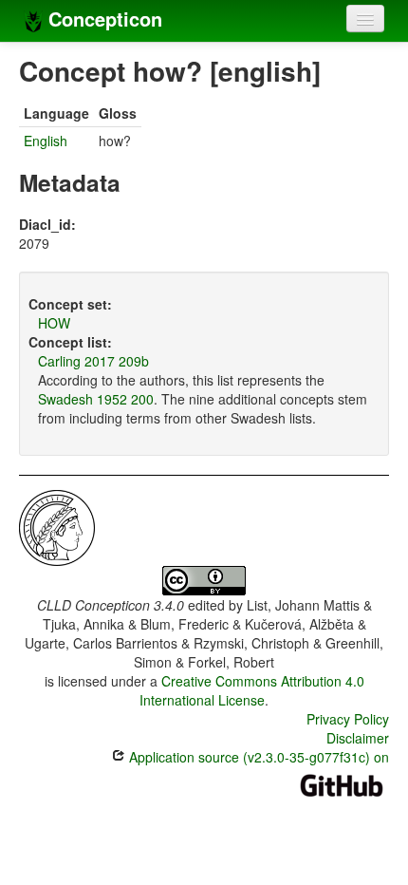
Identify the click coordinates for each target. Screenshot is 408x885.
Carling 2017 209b (93, 360)
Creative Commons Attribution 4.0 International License (251, 690)
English (45, 140)
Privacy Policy (347, 718)
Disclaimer (357, 737)
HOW (54, 322)
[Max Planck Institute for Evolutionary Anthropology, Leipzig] (57, 526)
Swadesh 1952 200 (96, 398)
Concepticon (102, 18)
